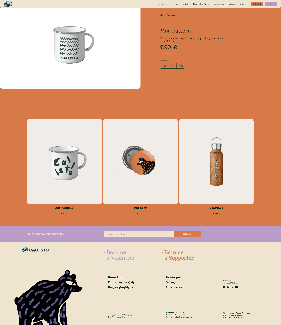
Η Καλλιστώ (162, 4)
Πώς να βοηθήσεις (201, 4)
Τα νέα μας (219, 4)
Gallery (232, 4)
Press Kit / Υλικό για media (176, 315)
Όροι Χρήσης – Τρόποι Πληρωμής (236, 313)
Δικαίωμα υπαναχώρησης (233, 315)
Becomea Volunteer (121, 255)
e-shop (243, 4)
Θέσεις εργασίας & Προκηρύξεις (121, 315)
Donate (257, 4)
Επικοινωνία (175, 287)
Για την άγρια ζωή (180, 4)
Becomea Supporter (179, 255)
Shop (162, 15)
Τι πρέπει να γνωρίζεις (117, 317)
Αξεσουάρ (171, 15)
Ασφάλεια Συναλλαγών (232, 317)
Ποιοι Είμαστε (118, 277)
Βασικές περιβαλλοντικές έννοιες (179, 317)
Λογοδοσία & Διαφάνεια (175, 312)
